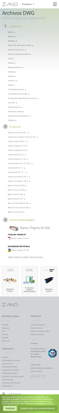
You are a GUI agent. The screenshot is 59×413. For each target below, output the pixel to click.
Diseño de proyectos (38, 325)
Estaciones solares (15, 112)
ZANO (10, 4)
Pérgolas (11, 120)
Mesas (10, 85)
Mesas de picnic (14, 107)
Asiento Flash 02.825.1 (17, 141)
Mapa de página (36, 371)
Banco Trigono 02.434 (19, 238)
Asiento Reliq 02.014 (16, 155)
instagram (35, 376)
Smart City (6, 341)
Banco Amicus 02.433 (16, 190)
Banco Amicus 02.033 (16, 186)
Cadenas (11, 76)
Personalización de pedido (11, 360)
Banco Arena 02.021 (15, 199)
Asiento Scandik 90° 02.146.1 (19, 164)
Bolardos (11, 37)
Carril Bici (11, 103)
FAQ (3, 331)
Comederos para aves (16, 90)
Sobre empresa (7, 380)
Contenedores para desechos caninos (22, 98)
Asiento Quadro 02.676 (17, 150)
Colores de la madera (9, 367)
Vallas (10, 59)
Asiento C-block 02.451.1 (17, 133)
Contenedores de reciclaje (17, 94)
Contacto (5, 357)
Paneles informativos (16, 50)
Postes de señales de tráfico (18, 54)
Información (8, 348)
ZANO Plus (36, 316)
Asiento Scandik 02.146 (17, 159)
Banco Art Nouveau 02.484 (18, 208)
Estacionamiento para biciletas (19, 45)
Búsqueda (5, 328)
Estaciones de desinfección (18, 116)
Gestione (10, 408)
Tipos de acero (7, 364)
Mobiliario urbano (10, 316)
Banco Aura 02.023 (15, 212)
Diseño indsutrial (36, 328)
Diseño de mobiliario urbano (40, 331)
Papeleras (11, 41)
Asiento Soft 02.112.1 (16, 172)
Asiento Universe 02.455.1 (18, 177)
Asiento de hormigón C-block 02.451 (22, 137)
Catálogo (5, 325)
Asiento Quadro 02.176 (17, 146)
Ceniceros (11, 81)
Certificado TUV (7, 386)
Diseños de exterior (37, 334)
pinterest (39, 376)
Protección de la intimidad (11, 383)
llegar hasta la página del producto (25, 257)
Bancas (10, 32)
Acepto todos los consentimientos (37, 408)
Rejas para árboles (15, 67)
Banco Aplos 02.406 (15, 194)
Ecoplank (5, 338)
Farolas (10, 63)
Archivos (5, 334)
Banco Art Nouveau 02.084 (18, 203)
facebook (32, 376)
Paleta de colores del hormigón (13, 376)
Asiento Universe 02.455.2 (18, 181)
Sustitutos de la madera (10, 370)
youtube (43, 376)
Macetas (11, 72)
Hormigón (34, 343)
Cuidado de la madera (9, 373)
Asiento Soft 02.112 (15, 168)
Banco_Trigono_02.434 (20, 250)
